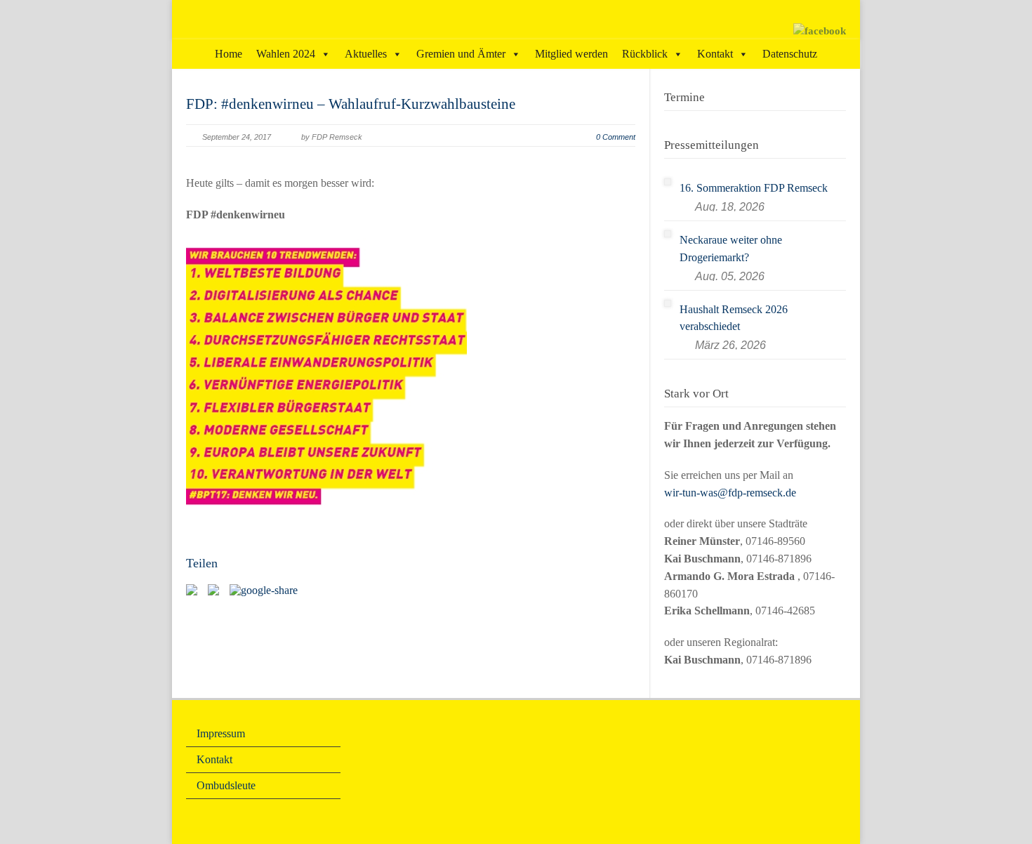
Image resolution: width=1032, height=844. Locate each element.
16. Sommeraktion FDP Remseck (754, 188)
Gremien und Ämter (460, 54)
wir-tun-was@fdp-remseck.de (730, 493)
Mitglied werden (571, 54)
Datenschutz (789, 54)
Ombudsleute (226, 785)
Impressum (221, 733)
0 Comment (615, 137)
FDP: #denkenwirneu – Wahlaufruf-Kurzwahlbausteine (350, 103)
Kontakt (715, 54)
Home (228, 54)
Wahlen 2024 (285, 54)
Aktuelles (366, 54)
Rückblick (645, 54)
